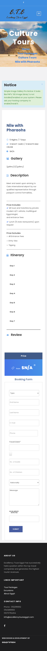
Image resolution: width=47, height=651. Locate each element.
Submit (16, 529)
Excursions (8, 590)
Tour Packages (10, 587)
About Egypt (9, 593)
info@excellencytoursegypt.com (19, 617)
